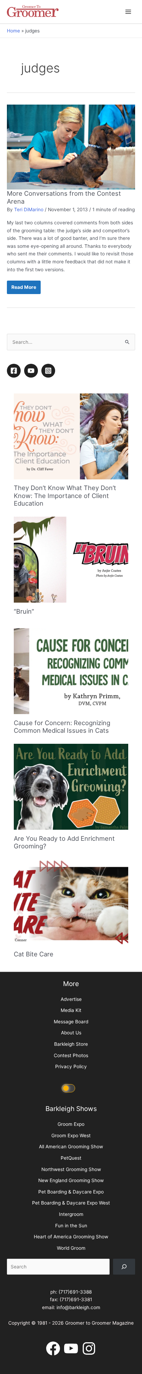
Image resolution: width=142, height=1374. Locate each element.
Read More (26, 289)
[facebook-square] (15, 371)
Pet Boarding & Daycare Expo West (71, 1203)
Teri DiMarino (28, 209)
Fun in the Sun (71, 1225)
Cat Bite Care (33, 954)
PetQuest (71, 1158)
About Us (71, 1032)
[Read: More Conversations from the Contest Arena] (71, 146)
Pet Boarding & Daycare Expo (71, 1192)
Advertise (71, 999)
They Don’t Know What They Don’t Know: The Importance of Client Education (65, 495)
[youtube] (32, 371)
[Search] (124, 1267)
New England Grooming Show (71, 1180)
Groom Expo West (71, 1135)
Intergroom (71, 1214)
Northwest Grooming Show (71, 1169)
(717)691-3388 (75, 1292)
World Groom (71, 1248)
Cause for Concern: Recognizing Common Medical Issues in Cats (62, 726)
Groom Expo (71, 1124)
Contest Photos (71, 1055)
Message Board (71, 1021)
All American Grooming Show (71, 1146)
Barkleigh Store (71, 1044)
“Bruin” (24, 611)
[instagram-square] (49, 371)
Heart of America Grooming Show (71, 1236)
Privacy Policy (71, 1066)
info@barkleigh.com (78, 1307)
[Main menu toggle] (128, 11)
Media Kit (71, 1010)
